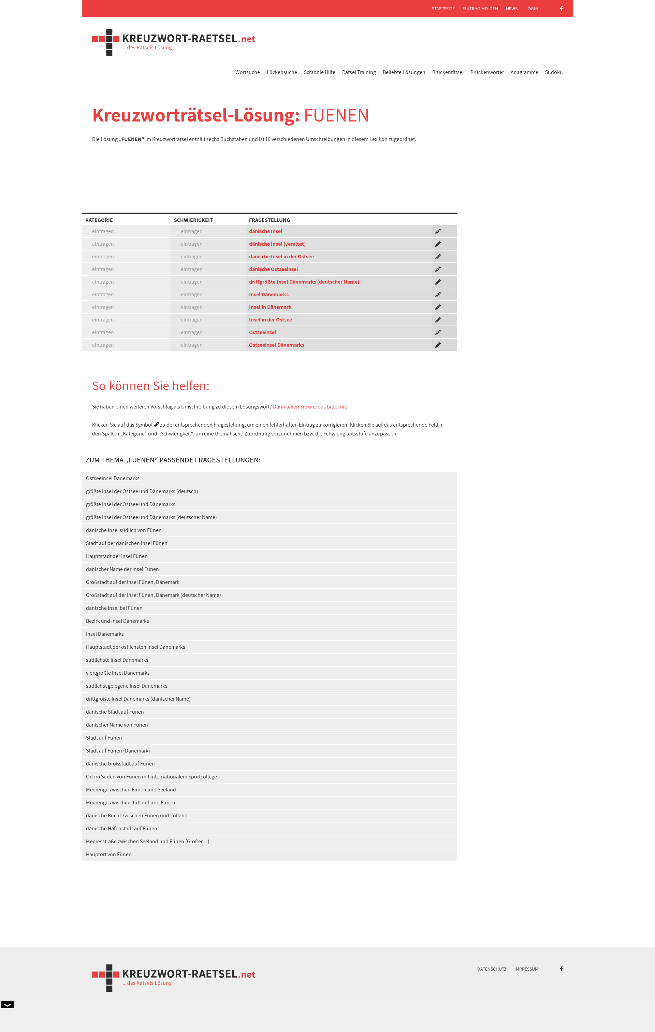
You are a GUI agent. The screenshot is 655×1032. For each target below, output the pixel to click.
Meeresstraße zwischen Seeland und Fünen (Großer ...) (147, 841)
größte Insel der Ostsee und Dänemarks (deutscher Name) (151, 517)
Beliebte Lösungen (404, 72)
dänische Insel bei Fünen (114, 608)
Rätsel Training (359, 72)
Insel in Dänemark (270, 307)
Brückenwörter (487, 72)
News (512, 8)
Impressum (526, 969)
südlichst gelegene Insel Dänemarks (127, 685)
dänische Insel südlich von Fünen (124, 530)
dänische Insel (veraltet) (277, 243)
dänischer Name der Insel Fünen (122, 569)
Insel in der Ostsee (270, 319)
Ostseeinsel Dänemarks (276, 344)
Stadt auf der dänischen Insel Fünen (127, 543)
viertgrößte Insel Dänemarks (118, 672)
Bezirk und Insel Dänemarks (117, 621)
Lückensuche (282, 72)
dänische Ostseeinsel (273, 269)
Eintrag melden (480, 8)
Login (531, 8)
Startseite (443, 8)
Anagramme (524, 72)
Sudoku (554, 72)
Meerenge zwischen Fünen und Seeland (131, 789)
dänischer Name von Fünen (117, 724)
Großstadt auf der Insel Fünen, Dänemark (132, 582)
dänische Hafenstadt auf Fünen (121, 828)
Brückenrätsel (448, 72)
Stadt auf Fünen (104, 737)
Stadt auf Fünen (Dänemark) (118, 750)
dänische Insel (265, 231)
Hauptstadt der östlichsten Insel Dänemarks (135, 646)
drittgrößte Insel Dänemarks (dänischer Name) (138, 698)
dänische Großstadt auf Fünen (120, 763)
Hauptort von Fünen (109, 854)
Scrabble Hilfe (319, 72)
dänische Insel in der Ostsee (281, 256)
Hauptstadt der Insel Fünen (117, 556)
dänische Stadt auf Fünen (115, 711)
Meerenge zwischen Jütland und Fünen (130, 802)
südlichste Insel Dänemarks (117, 659)
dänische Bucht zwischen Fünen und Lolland (137, 815)
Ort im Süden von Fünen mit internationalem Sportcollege (151, 776)
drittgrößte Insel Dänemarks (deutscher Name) (304, 281)
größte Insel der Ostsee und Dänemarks (130, 504)
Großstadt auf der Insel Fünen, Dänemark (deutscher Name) (153, 595)
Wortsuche (247, 72)
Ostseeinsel (262, 332)
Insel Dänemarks (269, 294)
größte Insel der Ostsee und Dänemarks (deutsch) (142, 491)
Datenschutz (492, 969)
